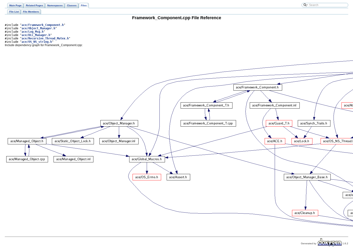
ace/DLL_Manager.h (36, 35)
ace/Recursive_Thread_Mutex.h (45, 38)
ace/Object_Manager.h (38, 28)
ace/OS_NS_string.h (37, 41)
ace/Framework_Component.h (43, 25)
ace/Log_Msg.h (32, 31)
